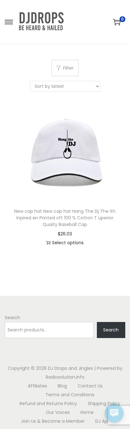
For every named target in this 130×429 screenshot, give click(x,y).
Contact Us (90, 386)
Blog (62, 386)
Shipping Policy (104, 403)
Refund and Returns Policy (48, 403)
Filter (68, 68)
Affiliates (37, 386)
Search (12, 317)
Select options (68, 243)
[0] (117, 22)
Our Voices (58, 412)
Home (87, 412)
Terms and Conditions (69, 395)
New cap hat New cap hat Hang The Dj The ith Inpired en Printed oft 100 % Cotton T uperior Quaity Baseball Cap (64, 218)
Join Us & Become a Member (53, 421)
